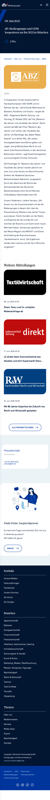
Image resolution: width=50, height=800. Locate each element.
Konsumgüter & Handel (14, 653)
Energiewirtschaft (12, 629)
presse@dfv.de (10, 463)
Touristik (8, 691)
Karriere (7, 723)
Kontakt (7, 742)
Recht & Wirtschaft (12, 677)
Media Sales (9, 728)
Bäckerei (8, 625)
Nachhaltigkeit (10, 672)
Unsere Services (11, 592)
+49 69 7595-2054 (11, 461)
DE (41, 5)
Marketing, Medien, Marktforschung (20, 662)
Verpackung (9, 695)
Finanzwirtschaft (11, 634)
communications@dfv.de (14, 760)
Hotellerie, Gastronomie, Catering (19, 644)
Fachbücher (9, 587)
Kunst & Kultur (11, 658)
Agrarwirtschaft (11, 620)
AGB (16, 771)
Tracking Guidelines (27, 774)
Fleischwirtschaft (12, 639)
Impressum (8, 771)
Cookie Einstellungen (11, 778)
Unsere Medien (11, 578)
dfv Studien (9, 601)
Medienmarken (11, 719)
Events (7, 733)
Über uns (8, 714)
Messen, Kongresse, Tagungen (17, 667)
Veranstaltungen (11, 582)
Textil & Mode (10, 686)
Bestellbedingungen (11, 774)
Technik (7, 681)
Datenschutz (25, 771)
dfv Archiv (8, 597)
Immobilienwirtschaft (13, 648)
